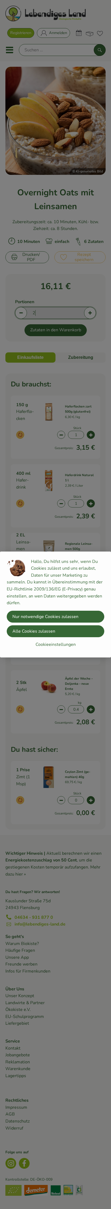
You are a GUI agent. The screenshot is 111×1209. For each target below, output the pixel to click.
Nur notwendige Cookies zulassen (45, 617)
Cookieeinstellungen (56, 644)
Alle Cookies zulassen (33, 631)
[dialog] (55, 604)
